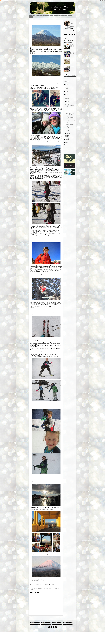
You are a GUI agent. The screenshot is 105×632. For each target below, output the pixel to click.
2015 (66, 94)
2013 (66, 135)
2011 (66, 138)
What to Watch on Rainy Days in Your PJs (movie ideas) (70, 117)
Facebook (37, 584)
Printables (53, 15)
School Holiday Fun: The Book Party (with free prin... (70, 114)
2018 (66, 90)
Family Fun (57, 15)
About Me (31, 15)
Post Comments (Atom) (37, 618)
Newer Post (60, 616)
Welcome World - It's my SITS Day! (72, 52)
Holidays (38, 588)
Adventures (35, 588)
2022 (66, 84)
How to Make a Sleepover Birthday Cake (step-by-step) (70, 108)
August (67, 102)
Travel (65, 15)
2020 (66, 87)
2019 (66, 88)
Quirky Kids (53, 588)
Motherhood (42, 588)
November (68, 98)
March (67, 130)
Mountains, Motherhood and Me (40, 23)
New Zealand (46, 588)
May (67, 127)
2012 (66, 136)
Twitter (41, 584)
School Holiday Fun (58, 588)
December (67, 97)
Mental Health (45, 15)
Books (70, 15)
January (67, 133)
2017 (66, 91)
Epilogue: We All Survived (72, 59)
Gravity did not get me (34, 356)
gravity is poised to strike (52, 269)
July (67, 104)
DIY (67, 15)
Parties (49, 15)
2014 (66, 95)
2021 (66, 85)
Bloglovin (52, 584)
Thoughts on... (32, 589)
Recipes (61, 15)
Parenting (35, 15)
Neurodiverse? (40, 15)
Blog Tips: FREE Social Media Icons (72, 45)
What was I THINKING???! (70, 124)
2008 (66, 142)
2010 (66, 139)
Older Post (32, 616)
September (68, 101)
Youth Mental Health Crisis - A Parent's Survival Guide (72, 67)
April (67, 129)
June (67, 126)
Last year (31, 80)
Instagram (46, 584)
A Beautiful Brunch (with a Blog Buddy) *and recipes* (70, 120)
